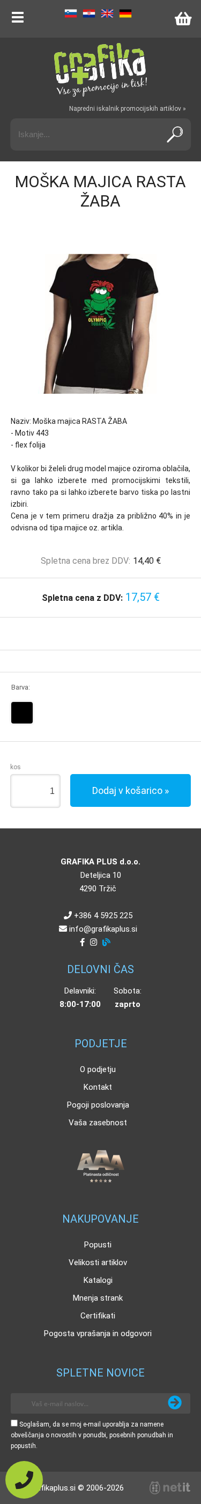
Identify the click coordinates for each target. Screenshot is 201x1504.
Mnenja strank (98, 1298)
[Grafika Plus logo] (101, 70)
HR (89, 13)
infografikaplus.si (103, 929)
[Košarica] (183, 19)
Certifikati (97, 1316)
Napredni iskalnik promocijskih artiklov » (127, 108)
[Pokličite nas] (24, 1480)
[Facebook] (82, 942)
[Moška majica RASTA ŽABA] (100, 324)
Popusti (97, 1245)
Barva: (20, 687)
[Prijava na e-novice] (175, 1403)
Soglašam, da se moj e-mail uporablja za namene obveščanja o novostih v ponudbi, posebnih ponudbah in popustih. (92, 1435)
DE (125, 13)
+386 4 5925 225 (103, 915)
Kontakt (98, 1087)
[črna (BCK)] (22, 712)
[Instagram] (93, 942)
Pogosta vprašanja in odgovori (98, 1333)
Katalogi (98, 1280)
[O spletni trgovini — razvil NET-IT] (170, 1487)
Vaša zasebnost (98, 1122)
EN (107, 13)
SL (70, 13)
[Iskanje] (175, 134)
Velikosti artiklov (98, 1262)
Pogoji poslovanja (98, 1105)
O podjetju (98, 1069)
